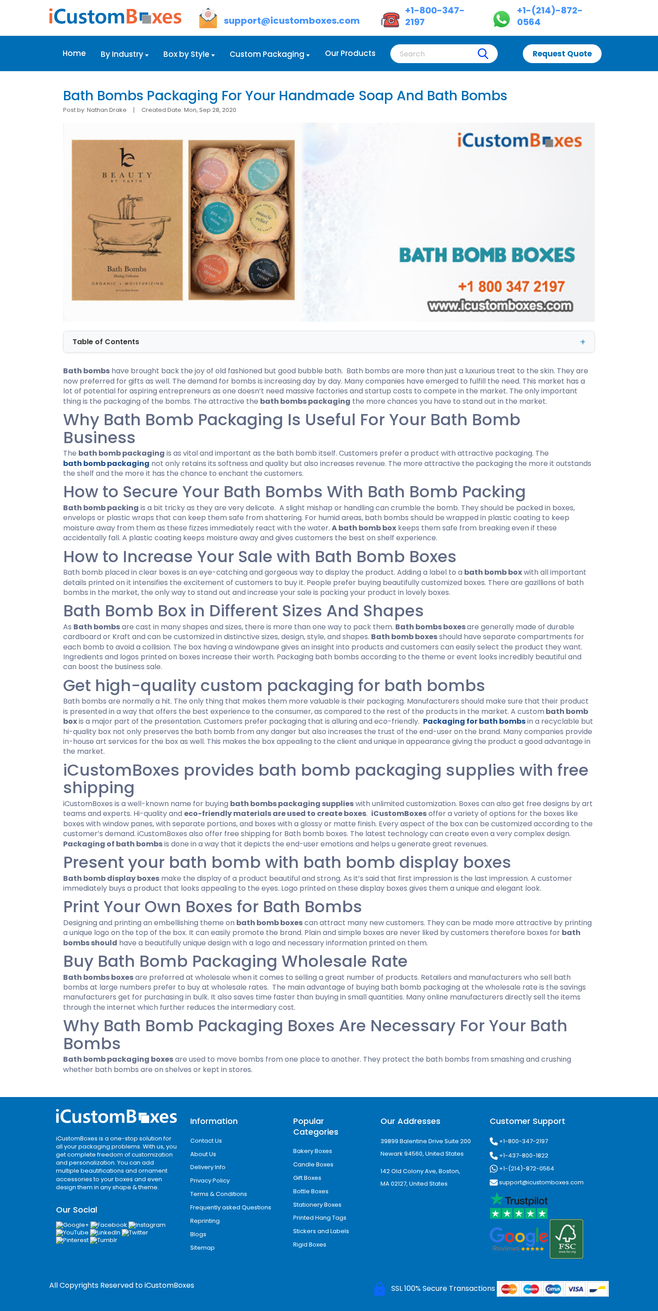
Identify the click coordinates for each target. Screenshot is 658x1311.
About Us (203, 1154)
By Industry (122, 54)
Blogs (198, 1234)
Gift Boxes (307, 1178)
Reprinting (205, 1221)
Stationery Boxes (317, 1204)
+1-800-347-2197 (523, 1140)
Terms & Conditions (218, 1194)
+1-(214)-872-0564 (526, 1168)
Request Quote (562, 53)
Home (74, 53)
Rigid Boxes (309, 1244)
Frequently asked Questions (230, 1207)
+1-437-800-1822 (523, 1155)
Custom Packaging (267, 54)
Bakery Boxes (312, 1151)
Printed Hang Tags (319, 1217)
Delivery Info (208, 1167)
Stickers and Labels (321, 1231)
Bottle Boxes (311, 1191)
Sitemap (202, 1247)
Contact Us (206, 1140)
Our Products (350, 53)
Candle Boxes (313, 1164)
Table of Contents (106, 342)
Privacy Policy (210, 1180)
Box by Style (186, 54)
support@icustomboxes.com (541, 1182)
